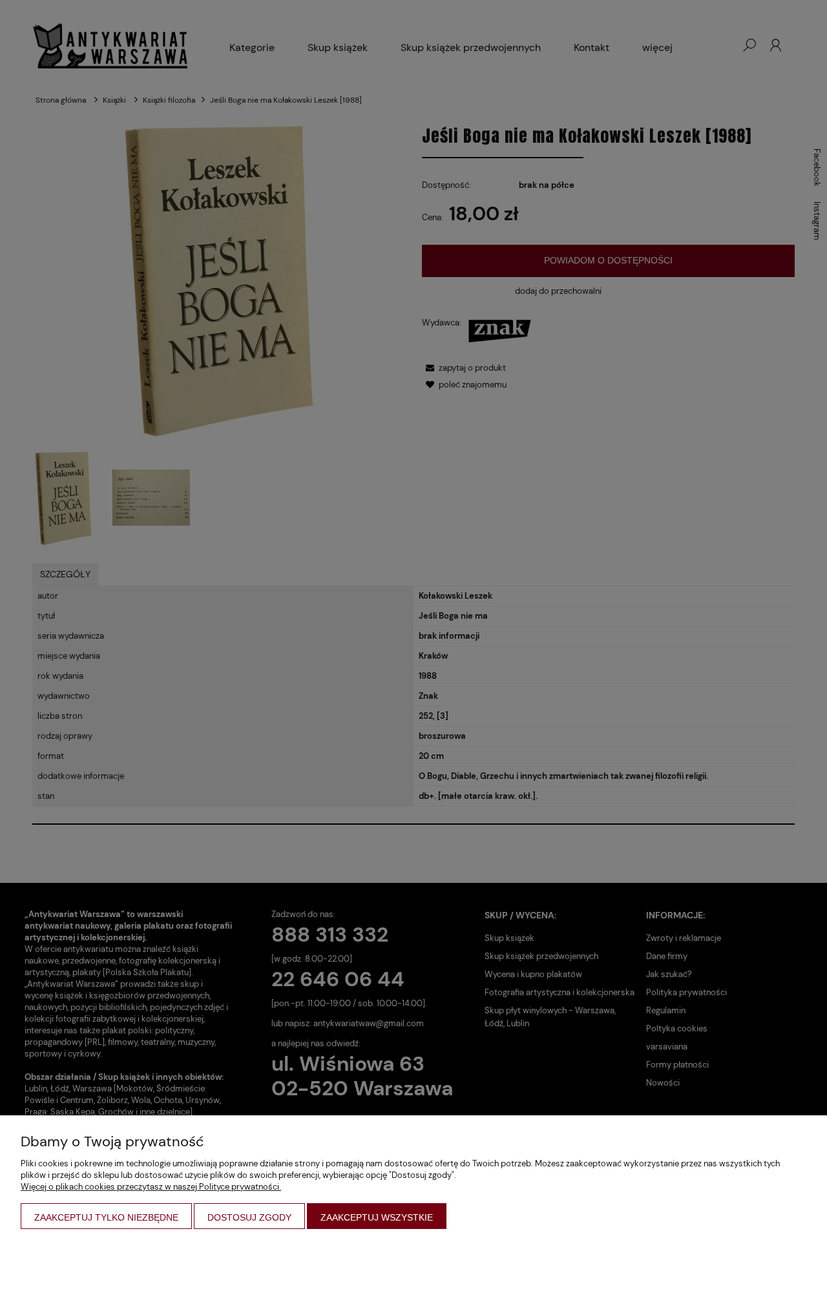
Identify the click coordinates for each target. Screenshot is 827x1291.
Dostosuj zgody (249, 1217)
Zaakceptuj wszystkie (376, 1217)
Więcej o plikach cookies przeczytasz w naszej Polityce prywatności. (151, 1186)
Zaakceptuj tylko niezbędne (106, 1217)
